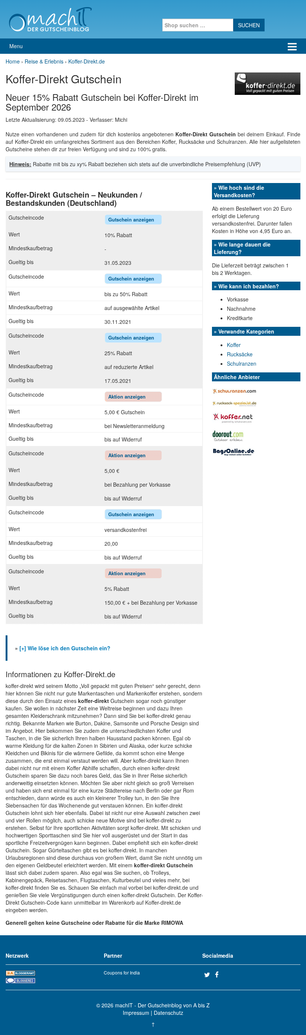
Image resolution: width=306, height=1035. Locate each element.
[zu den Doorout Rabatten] (228, 435)
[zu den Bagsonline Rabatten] (234, 451)
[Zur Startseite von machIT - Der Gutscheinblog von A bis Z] (50, 18)
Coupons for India (122, 972)
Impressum (136, 1012)
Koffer (234, 344)
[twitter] (208, 974)
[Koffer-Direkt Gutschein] (267, 83)
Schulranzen (241, 363)
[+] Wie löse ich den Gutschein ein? (64, 648)
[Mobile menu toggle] (292, 46)
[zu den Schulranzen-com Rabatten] (234, 390)
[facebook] (219, 974)
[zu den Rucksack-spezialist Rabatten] (234, 403)
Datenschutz (168, 1012)
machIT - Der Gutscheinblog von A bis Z (162, 1005)
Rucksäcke (240, 354)
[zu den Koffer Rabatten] (233, 417)
